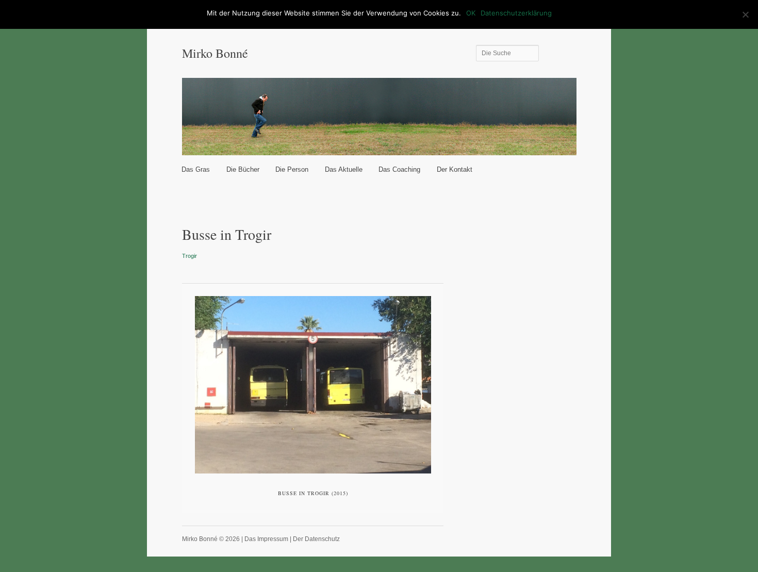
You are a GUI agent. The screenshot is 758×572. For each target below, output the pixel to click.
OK (470, 13)
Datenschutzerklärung (516, 13)
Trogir (189, 256)
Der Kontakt (454, 169)
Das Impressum (266, 539)
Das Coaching (399, 169)
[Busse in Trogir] (313, 384)
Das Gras (196, 169)
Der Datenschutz (316, 539)
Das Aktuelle (343, 169)
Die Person (291, 169)
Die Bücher (242, 169)
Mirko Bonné (215, 53)
